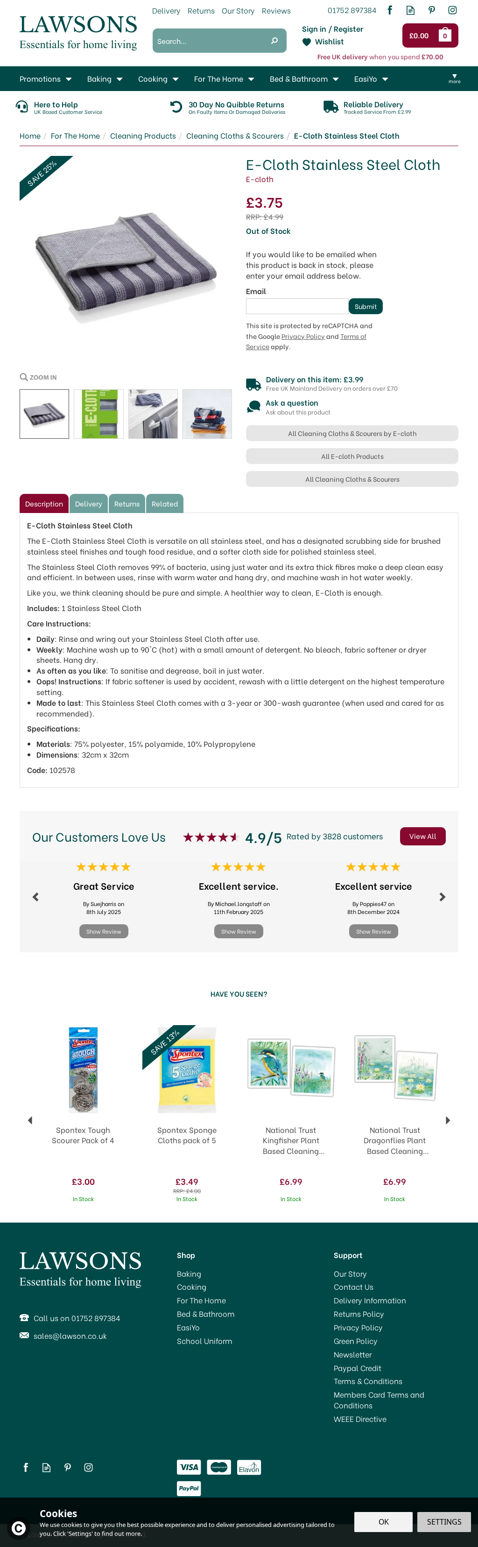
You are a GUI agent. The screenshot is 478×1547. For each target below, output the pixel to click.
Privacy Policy (303, 336)
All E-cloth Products (352, 456)
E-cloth (260, 178)
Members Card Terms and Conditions (379, 1399)
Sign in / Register (332, 28)
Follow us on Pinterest (431, 10)
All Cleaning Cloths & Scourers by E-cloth (352, 433)
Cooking (191, 1286)
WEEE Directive (360, 1418)
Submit (366, 306)
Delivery (88, 503)
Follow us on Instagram (452, 10)
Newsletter (353, 1354)
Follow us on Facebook (389, 10)
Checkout (421, 35)
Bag (446, 35)
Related (165, 503)
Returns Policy (359, 1313)
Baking (189, 1273)
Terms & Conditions (368, 1381)
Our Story (350, 1273)
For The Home (201, 1300)
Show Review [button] (103, 931)
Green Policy (356, 1341)
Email (256, 291)
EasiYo (188, 1327)
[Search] (274, 40)
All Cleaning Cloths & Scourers (352, 479)
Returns (127, 503)
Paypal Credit (357, 1368)
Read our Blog (410, 10)
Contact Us (353, 1286)
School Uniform (204, 1341)
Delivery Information (370, 1300)
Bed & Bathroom (206, 1313)
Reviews (276, 10)
